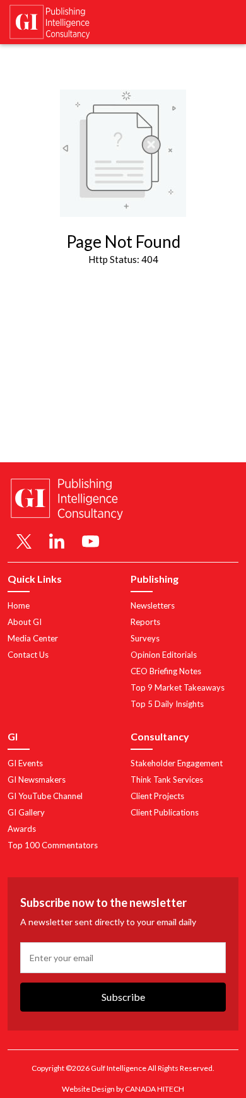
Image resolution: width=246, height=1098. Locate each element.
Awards (22, 829)
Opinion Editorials (164, 655)
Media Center (33, 638)
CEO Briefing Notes (166, 671)
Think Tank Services (167, 779)
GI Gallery (26, 812)
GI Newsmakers (37, 779)
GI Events (25, 763)
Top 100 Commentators (53, 845)
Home (19, 605)
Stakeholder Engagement (177, 763)
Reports (145, 622)
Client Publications (165, 812)
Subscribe (123, 997)
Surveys (145, 638)
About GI (25, 622)
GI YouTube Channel (45, 796)
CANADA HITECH (154, 1089)
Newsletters (153, 605)
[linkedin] (56, 541)
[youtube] (91, 541)
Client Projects (157, 796)
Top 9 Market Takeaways (178, 687)
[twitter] (24, 541)
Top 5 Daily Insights (167, 704)
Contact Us (28, 655)
